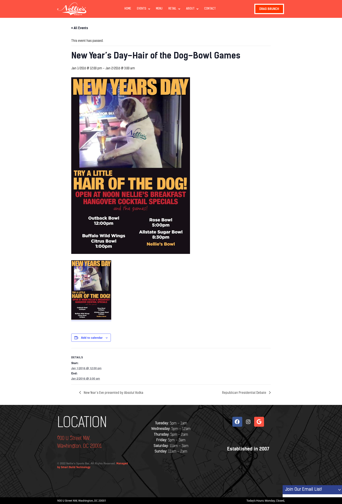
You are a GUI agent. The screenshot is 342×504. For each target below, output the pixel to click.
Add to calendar (92, 338)
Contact (210, 8)
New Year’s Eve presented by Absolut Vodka (113, 393)
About (190, 8)
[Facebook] (237, 422)
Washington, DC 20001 (79, 446)
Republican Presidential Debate (244, 393)
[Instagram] (248, 422)
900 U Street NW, (73, 438)
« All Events (79, 28)
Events (141, 8)
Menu (159, 8)
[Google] (259, 422)
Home (127, 8)
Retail (172, 8)
